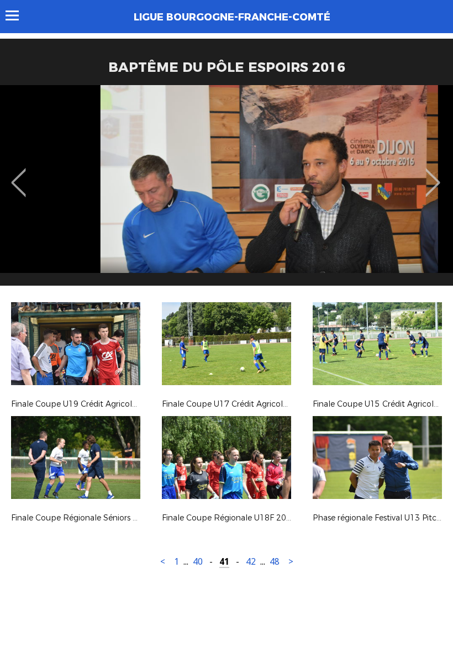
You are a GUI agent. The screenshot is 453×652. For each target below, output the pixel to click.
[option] (226, 189)
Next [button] (433, 174)
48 (275, 561)
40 (198, 561)
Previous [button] (18, 174)
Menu (17, 15)
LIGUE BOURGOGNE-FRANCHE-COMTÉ (232, 17)
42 (251, 561)
